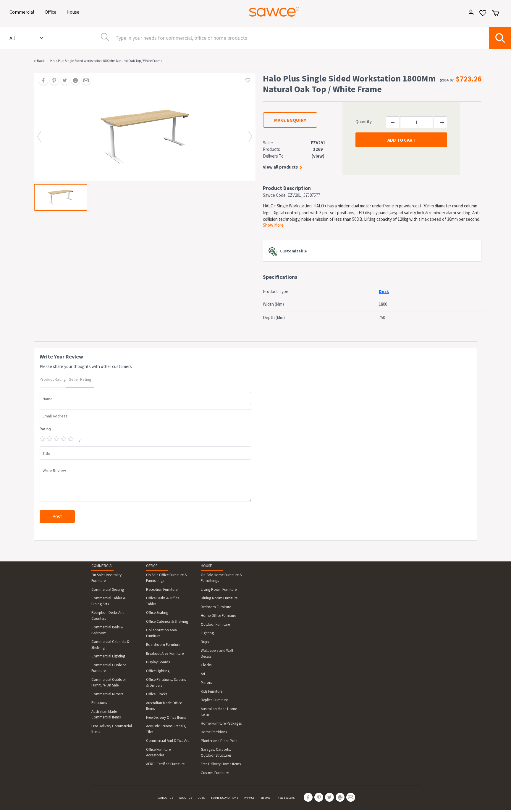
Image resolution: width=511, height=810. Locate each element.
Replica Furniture (214, 699)
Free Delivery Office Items (166, 717)
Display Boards (158, 662)
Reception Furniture (161, 589)
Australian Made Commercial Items (106, 714)
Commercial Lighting (108, 656)
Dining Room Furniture (219, 598)
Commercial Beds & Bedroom (107, 630)
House (74, 12)
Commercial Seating (107, 589)
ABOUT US (185, 798)
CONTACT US (165, 798)
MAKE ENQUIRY (290, 120)
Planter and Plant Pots (219, 740)
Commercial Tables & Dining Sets (108, 601)
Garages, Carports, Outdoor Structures (216, 752)
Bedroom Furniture (216, 606)
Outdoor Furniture (215, 624)
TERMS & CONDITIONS (224, 798)
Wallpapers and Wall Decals (217, 653)
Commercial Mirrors (107, 694)
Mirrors (206, 682)
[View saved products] (480, 14)
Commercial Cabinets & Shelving (110, 644)
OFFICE (152, 565)
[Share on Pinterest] (52, 81)
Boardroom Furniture (163, 644)
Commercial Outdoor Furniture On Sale (108, 682)
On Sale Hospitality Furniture (106, 577)
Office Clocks (156, 694)
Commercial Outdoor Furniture (108, 667)
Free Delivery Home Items (221, 763)
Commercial (22, 12)
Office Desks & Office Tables (162, 601)
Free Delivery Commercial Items (111, 728)
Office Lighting (157, 670)
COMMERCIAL (102, 565)
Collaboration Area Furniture (161, 632)
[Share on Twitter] (62, 81)
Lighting (207, 632)
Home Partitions (214, 731)
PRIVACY (249, 798)
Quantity (363, 121)
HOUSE (206, 565)
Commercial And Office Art (167, 740)
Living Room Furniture (219, 589)
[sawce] (274, 12)
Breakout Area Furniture (165, 653)
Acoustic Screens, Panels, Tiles (166, 728)
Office (51, 12)
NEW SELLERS (286, 798)
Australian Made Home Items (219, 711)
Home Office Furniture (218, 615)
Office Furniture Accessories (158, 752)
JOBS (201, 798)
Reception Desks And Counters (107, 615)
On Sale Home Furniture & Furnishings (221, 577)
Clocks (206, 664)
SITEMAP (266, 798)
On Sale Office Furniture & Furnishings (166, 577)
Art (203, 673)
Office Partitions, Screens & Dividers (166, 682)
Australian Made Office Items (164, 705)
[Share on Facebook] (41, 81)
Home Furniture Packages (221, 723)
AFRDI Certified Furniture (165, 763)
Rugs (205, 641)
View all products (280, 167)
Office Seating (157, 612)
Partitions (99, 702)
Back (41, 60)
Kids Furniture (211, 691)
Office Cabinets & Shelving (167, 621)
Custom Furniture (215, 772)
